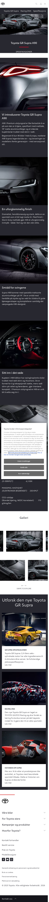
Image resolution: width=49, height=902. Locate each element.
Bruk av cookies (7, 872)
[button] (24, 541)
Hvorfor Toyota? (11, 830)
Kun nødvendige (23, 473)
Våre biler (7, 812)
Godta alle (23, 467)
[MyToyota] (41, 4)
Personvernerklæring (9, 876)
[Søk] (36, 4)
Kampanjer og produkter (16, 824)
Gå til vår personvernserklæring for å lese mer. (22, 453)
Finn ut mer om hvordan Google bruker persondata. (23, 454)
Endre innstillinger (24, 461)
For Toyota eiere (11, 818)
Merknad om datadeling (10, 881)
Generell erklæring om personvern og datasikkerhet (20, 868)
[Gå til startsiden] (3, 4)
